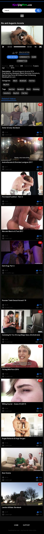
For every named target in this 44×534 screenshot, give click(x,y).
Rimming (36, 89)
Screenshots (24, 57)
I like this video (13, 53)
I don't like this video (16, 53)
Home (16, 525)
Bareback (23, 81)
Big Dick (6, 84)
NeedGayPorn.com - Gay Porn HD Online (20, 530)
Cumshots (6, 93)
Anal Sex (12, 89)
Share (34, 57)
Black (15, 81)
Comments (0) (22, 61)
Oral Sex (32, 81)
